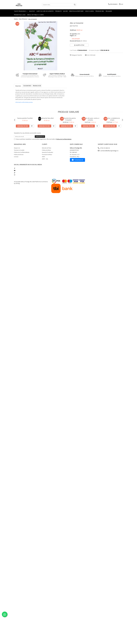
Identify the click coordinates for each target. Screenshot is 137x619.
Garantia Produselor (47, 152)
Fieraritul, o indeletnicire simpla (112, 119)
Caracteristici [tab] (27, 85)
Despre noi (17, 148)
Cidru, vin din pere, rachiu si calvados (90, 119)
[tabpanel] (40, 45)
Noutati (32, 11)
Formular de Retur (47, 154)
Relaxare (109, 11)
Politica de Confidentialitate (63, 139)
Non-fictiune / (23, 19)
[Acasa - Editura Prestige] (23, 4)
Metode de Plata (46, 148)
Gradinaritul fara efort (47, 118)
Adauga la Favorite (76, 55)
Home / (16, 19)
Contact (16, 156)
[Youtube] (14, 170)
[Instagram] (14, 175)
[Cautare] (74, 4)
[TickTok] (14, 172)
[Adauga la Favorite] (32, 126)
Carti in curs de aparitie (45, 11)
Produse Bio (99, 11)
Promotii (58, 11)
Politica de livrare (18, 154)
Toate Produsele (20, 11)
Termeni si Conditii (19, 150)
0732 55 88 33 (105, 148)
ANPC (43, 156)
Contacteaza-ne (78, 160)
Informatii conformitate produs (24, 102)
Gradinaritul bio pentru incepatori (68, 119)
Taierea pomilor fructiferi (25, 118)
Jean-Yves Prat (74, 26)
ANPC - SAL (45, 159)
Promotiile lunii (19, 15)
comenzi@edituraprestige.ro (109, 151)
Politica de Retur (46, 150)
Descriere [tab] (18, 86)
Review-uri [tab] (37, 85)
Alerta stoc (80, 45)
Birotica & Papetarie (76, 11)
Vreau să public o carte (35, 15)
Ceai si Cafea (89, 11)
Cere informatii (90, 55)
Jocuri (65, 11)
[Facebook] (14, 168)
